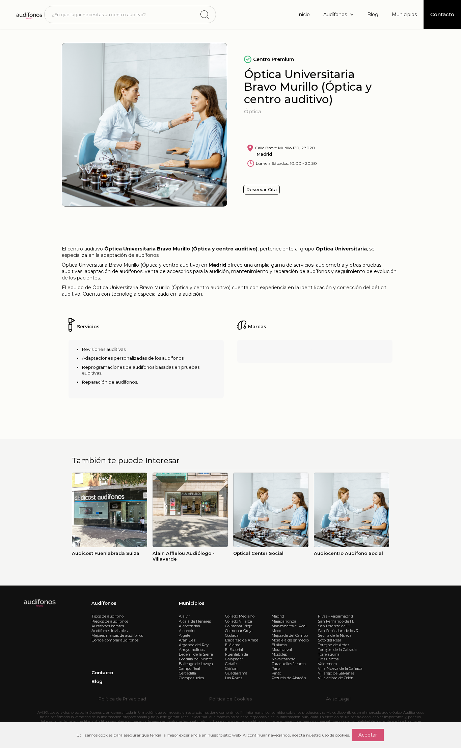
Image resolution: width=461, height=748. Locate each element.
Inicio (303, 14)
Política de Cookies (230, 698)
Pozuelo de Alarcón (289, 678)
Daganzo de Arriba (242, 640)
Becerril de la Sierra (196, 654)
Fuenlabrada (236, 654)
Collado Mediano (239, 616)
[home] (28, 14)
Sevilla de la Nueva (335, 635)
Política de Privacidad (122, 698)
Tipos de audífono (107, 616)
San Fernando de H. (336, 621)
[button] (338, 14)
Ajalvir (184, 616)
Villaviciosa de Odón (336, 678)
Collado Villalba (238, 621)
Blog (372, 14)
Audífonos (103, 603)
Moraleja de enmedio (290, 640)
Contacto (102, 672)
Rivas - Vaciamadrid (335, 616)
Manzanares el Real (289, 626)
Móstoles (279, 654)
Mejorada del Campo (290, 635)
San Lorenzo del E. (334, 626)
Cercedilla (187, 673)
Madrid (278, 616)
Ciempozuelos (191, 678)
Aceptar (367, 735)
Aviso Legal (338, 698)
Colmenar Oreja (238, 630)
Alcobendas (189, 626)
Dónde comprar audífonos (114, 640)
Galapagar (234, 659)
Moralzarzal (282, 649)
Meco (276, 630)
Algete (184, 635)
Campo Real (189, 668)
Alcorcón (187, 630)
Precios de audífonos (109, 621)
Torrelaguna (329, 654)
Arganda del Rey (194, 644)
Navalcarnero (283, 659)
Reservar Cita (261, 189)
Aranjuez (187, 640)
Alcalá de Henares (195, 621)
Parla (276, 668)
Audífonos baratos (107, 626)
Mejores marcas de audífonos (117, 635)
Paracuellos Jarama (289, 663)
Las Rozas (233, 678)
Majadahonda (284, 621)
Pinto (276, 673)
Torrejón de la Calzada (337, 649)
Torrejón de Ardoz (333, 644)
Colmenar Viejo (238, 626)
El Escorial (234, 649)
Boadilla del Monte (195, 659)
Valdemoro (327, 663)
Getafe (231, 663)
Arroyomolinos (192, 649)
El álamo (232, 644)
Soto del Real (329, 640)
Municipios (404, 14)
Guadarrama (236, 673)
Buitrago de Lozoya (196, 663)
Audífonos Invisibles (109, 630)
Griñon (231, 668)
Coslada (232, 635)
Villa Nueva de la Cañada (340, 668)
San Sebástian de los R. (338, 630)
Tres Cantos (328, 659)
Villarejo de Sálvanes (336, 673)
